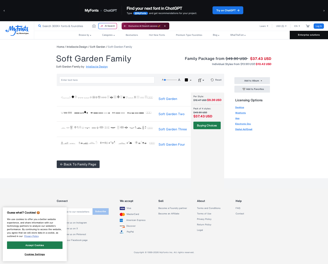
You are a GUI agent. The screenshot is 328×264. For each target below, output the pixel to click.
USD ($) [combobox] (280, 26)
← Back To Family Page (78, 164)
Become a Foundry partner (172, 208)
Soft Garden (97, 47)
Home (60, 47)
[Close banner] (164, 26)
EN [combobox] (296, 26)
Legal (200, 230)
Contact (240, 213)
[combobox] (76, 26)
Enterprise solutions (309, 34)
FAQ (238, 208)
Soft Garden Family (120, 47)
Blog (215, 35)
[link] (39, 26)
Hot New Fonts (157, 35)
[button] (4, 10)
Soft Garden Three (173, 129)
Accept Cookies (34, 245)
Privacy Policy (204, 219)
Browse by (84, 35)
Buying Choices (207, 125)
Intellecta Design (77, 47)
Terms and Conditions (209, 208)
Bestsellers (132, 35)
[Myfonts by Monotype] (17, 30)
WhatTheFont (237, 35)
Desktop (239, 107)
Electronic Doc (243, 123)
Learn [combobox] (263, 26)
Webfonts (240, 112)
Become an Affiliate (168, 213)
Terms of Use (204, 213)
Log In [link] (319, 26)
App (237, 118)
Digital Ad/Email (243, 129)
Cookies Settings (35, 254)
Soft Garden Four (172, 144)
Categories (107, 35)
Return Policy (204, 224)
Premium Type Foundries (189, 35)
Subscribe (100, 211)
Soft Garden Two (171, 114)
